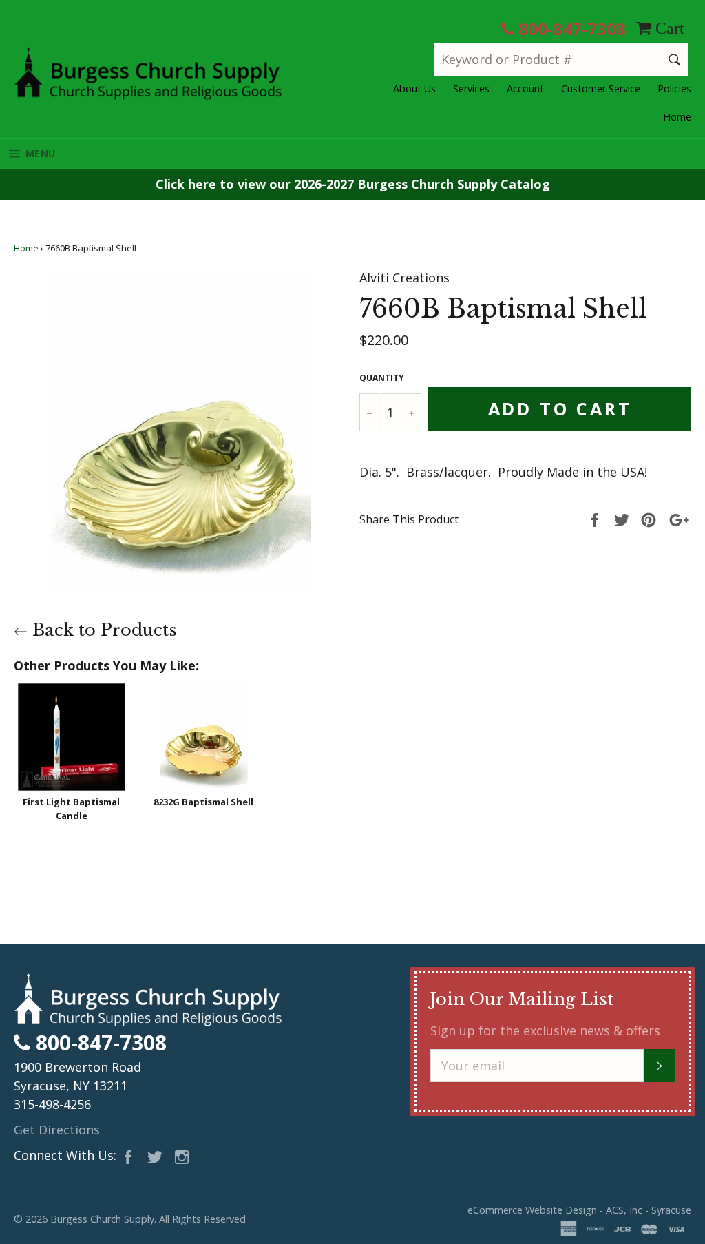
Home (677, 116)
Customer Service (600, 88)
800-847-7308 (570, 28)
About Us (414, 88)
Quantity (381, 378)
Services (471, 88)
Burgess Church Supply (102, 1218)
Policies (674, 88)
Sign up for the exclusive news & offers (545, 1030)
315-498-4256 (52, 1104)
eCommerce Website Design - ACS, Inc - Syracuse (579, 1209)
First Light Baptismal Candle (71, 809)
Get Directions (57, 1129)
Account (525, 88)
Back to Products (102, 630)
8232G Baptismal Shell (203, 802)
